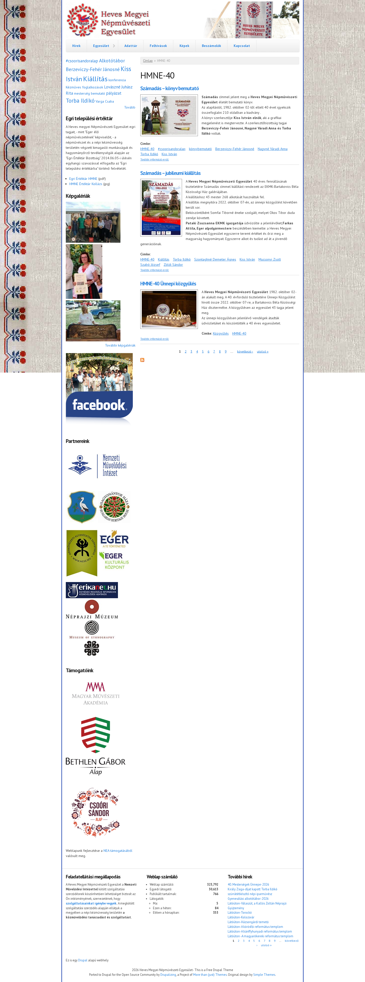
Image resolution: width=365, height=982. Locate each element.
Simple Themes (264, 975)
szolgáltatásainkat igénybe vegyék (91, 903)
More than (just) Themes (210, 975)
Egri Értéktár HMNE (83, 178)
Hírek (76, 45)
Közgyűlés (221, 333)
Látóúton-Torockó (240, 912)
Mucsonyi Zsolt (269, 259)
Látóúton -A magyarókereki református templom (260, 936)
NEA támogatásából (118, 850)
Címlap (148, 61)
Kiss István (169, 154)
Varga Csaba (105, 101)
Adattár (130, 45)
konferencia (117, 80)
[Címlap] (182, 20)
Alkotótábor (112, 60)
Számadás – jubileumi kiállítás (170, 173)
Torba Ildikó (80, 100)
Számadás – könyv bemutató (169, 88)
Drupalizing (168, 975)
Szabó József (150, 264)
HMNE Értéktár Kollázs (85, 184)
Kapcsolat (242, 45)
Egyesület (101, 45)
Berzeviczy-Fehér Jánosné (93, 69)
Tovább (129, 107)
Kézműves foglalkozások (84, 87)
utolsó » (262, 351)
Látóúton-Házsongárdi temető (248, 922)
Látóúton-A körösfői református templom (255, 927)
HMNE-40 (147, 149)
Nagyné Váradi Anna (273, 149)
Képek (184, 45)
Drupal (82, 960)
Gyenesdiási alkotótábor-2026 (248, 899)
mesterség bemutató (89, 93)
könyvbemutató (200, 149)
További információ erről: (154, 159)
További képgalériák (120, 345)
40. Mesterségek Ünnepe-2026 (248, 884)
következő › (245, 351)
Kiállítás (95, 78)
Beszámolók (211, 45)
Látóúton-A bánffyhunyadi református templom (260, 931)
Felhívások (158, 45)
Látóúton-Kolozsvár (241, 917)
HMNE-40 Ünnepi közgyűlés (168, 283)
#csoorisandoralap (82, 61)
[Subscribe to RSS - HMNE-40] (142, 360)
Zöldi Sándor (173, 264)
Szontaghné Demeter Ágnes (215, 259)
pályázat (113, 93)
